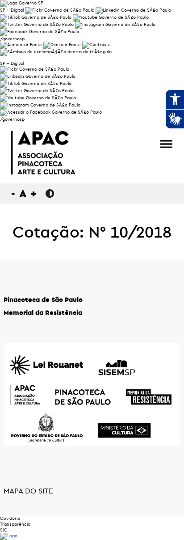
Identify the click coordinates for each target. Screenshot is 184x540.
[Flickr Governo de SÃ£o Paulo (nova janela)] (59, 10)
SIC (3, 530)
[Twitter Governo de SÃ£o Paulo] (37, 91)
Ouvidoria (10, 518)
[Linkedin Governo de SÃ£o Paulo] (37, 76)
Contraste (50, 193)
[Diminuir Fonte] (62, 44)
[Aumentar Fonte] (21, 44)
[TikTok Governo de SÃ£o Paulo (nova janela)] (35, 17)
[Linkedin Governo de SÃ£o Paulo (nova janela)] (133, 10)
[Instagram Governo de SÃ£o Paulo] (115, 24)
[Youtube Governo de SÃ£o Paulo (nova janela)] (111, 17)
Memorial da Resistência (43, 312)
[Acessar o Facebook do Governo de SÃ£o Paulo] (51, 112)
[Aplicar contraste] (96, 44)
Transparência (15, 524)
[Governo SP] (21, 3)
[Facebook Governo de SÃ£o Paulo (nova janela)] (39, 31)
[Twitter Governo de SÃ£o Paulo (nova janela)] (37, 24)
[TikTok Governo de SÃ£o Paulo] (35, 83)
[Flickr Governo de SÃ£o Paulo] (34, 69)
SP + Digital (12, 10)
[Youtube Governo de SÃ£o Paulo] (38, 98)
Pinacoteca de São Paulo (43, 299)
